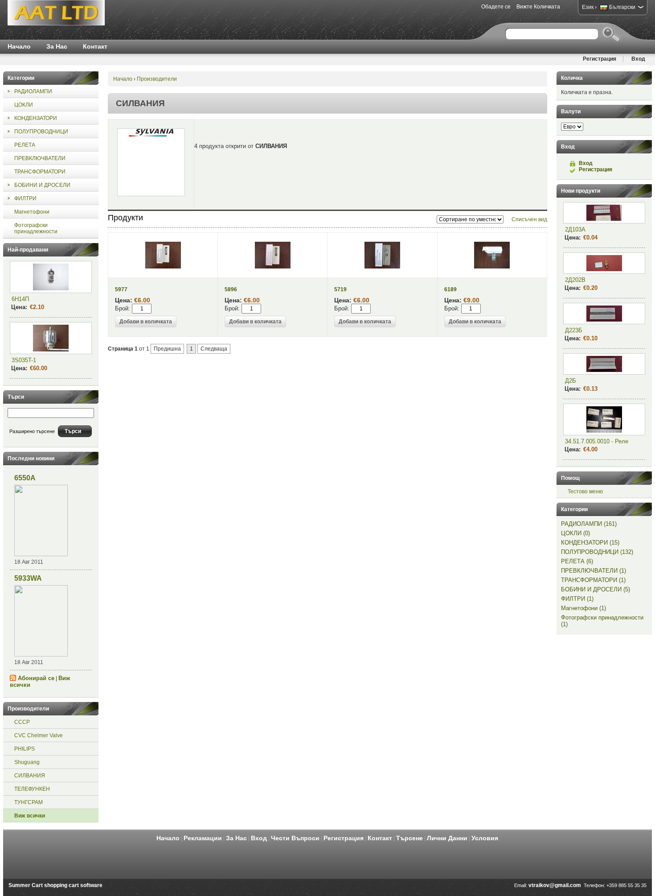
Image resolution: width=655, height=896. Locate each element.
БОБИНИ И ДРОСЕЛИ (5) (595, 589)
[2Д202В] (604, 263)
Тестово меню (585, 491)
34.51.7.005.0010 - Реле (596, 441)
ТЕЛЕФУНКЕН (32, 789)
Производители (157, 79)
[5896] (273, 267)
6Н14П (20, 299)
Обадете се (496, 7)
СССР (22, 722)
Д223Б (573, 330)
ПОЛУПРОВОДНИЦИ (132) (597, 552)
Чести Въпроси (295, 838)
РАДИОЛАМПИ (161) (589, 523)
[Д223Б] (604, 313)
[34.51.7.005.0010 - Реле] (604, 419)
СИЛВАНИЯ (29, 775)
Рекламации (203, 838)
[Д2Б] (604, 364)
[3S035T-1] (51, 338)
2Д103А (575, 229)
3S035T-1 (24, 360)
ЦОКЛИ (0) (575, 533)
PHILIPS (24, 749)
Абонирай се (36, 678)
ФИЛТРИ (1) (577, 598)
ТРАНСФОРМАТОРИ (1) (593, 580)
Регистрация (599, 59)
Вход (638, 59)
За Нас (56, 46)
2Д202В (575, 280)
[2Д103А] (604, 212)
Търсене (409, 838)
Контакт (95, 46)
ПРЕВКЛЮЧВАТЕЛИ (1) (593, 570)
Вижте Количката (538, 7)
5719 (340, 289)
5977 (121, 289)
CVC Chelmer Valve (38, 735)
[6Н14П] (51, 277)
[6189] (492, 267)
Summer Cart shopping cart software (55, 885)
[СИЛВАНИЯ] (151, 162)
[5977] (163, 267)
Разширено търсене (32, 431)
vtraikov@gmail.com (554, 885)
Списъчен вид (529, 219)
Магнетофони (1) (583, 608)
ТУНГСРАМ (28, 802)
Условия (484, 838)
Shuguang (27, 762)
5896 (231, 289)
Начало (19, 46)
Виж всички (29, 816)
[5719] (382, 267)
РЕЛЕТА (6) (577, 561)
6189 (450, 289)
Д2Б (570, 380)
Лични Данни (447, 838)
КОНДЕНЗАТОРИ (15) (590, 542)
